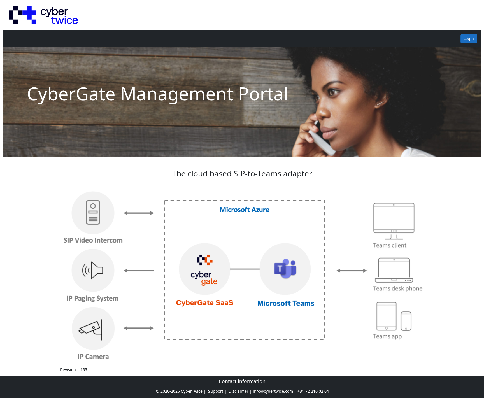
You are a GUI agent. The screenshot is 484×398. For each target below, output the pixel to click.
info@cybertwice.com (273, 391)
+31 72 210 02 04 (313, 391)
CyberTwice (192, 391)
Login (469, 38)
